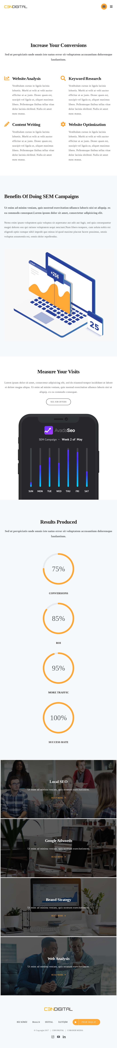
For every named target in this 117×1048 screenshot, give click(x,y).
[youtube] (58, 1036)
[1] (15, 5)
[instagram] (52, 1036)
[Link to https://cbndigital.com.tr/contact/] (104, 7)
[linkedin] (64, 1036)
